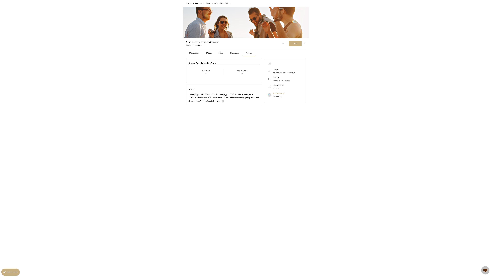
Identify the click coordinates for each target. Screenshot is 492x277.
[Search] (283, 43)
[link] (194, 53)
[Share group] (304, 43)
